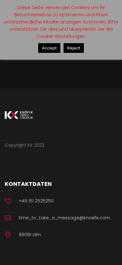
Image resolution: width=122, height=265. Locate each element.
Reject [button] (73, 48)
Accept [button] (49, 48)
